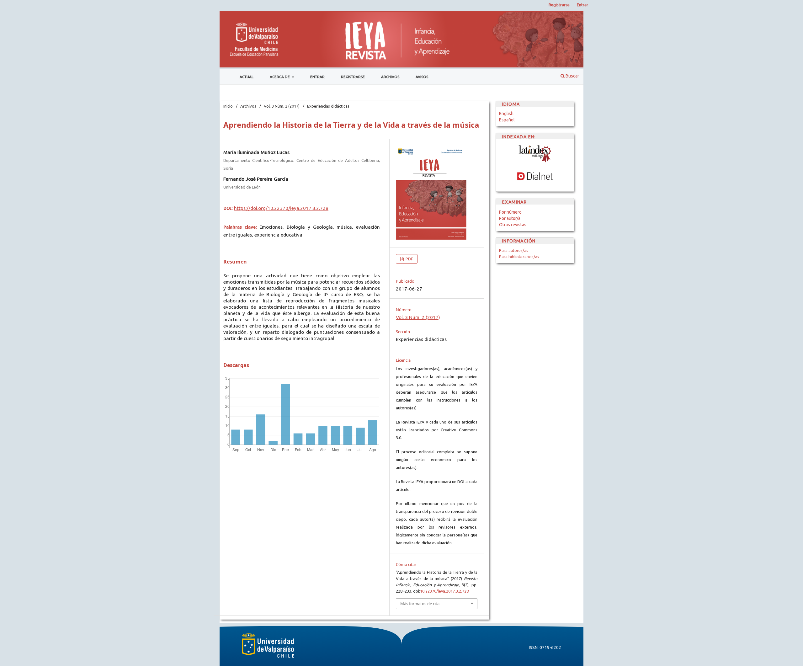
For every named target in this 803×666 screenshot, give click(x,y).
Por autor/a (509, 218)
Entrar (317, 77)
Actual (246, 77)
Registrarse (353, 77)
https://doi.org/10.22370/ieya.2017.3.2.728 (281, 208)
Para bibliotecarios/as (519, 256)
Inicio (228, 106)
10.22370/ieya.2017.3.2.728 (444, 591)
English (506, 113)
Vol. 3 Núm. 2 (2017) (282, 106)
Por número (510, 212)
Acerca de (280, 77)
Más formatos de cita (419, 603)
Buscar (572, 75)
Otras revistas (512, 224)
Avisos (422, 77)
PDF (409, 259)
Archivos (390, 77)
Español (507, 119)
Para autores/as (513, 250)
